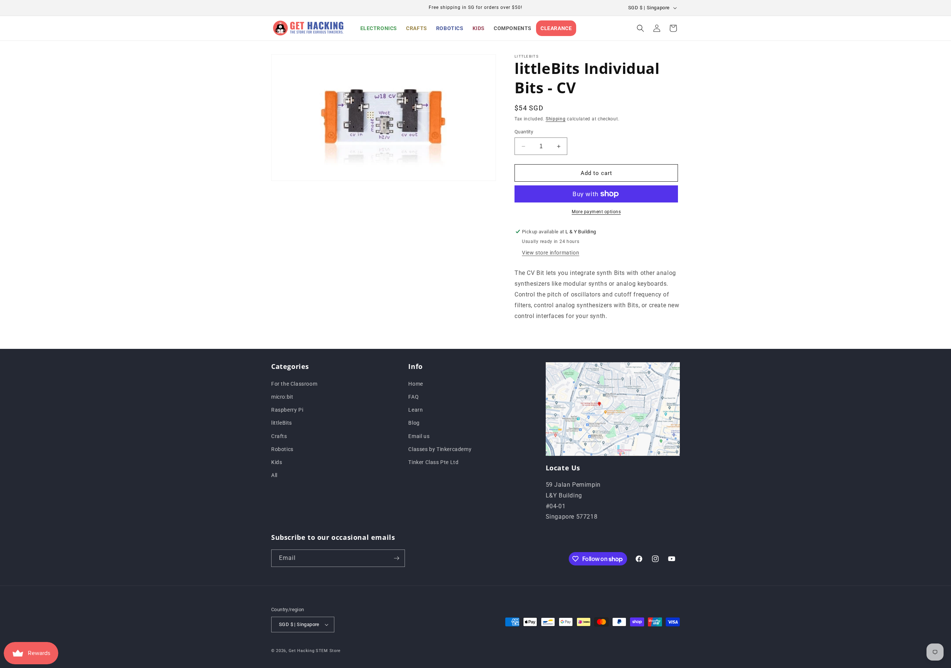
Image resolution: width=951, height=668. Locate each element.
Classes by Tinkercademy (439, 449)
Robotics (282, 449)
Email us (418, 436)
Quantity (524, 131)
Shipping (556, 118)
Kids (276, 462)
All (274, 475)
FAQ (413, 396)
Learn (415, 409)
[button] (640, 28)
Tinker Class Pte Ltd (433, 462)
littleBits (281, 423)
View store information (550, 253)
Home (415, 383)
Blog (413, 423)
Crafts (279, 436)
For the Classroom (294, 383)
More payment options (596, 211)
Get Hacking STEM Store (315, 650)
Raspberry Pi (287, 409)
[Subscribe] (396, 558)
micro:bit (282, 396)
